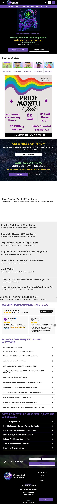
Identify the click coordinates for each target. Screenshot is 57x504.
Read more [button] (6, 328)
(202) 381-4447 (35, 150)
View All (54, 57)
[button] (3, 2)
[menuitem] (10, 6)
